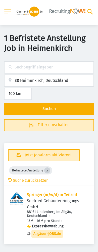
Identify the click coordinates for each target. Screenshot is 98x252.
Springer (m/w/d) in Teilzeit (52, 194)
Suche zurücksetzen (30, 180)
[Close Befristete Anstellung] (47, 170)
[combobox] (49, 67)
